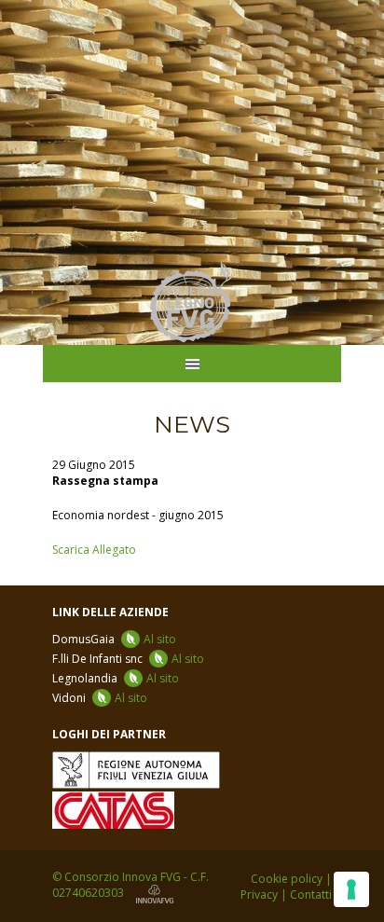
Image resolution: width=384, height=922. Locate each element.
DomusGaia (114, 639)
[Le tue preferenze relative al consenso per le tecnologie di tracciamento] (351, 889)
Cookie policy (286, 879)
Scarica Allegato (94, 549)
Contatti (311, 894)
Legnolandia (115, 678)
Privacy (259, 894)
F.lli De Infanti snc (128, 659)
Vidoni (99, 698)
